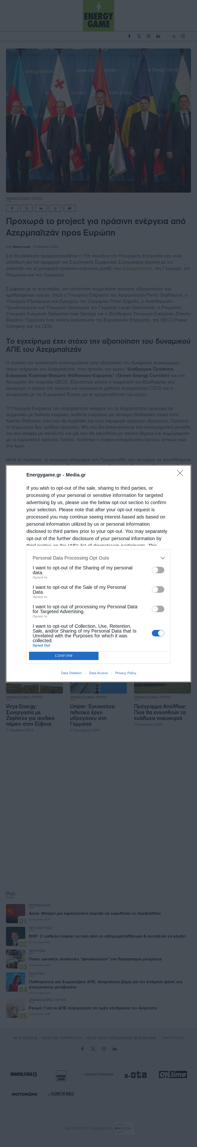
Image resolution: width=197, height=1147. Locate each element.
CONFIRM (64, 656)
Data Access (98, 673)
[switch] (158, 570)
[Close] (181, 474)
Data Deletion (71, 673)
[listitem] (98, 558)
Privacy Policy (125, 673)
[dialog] (98, 573)
